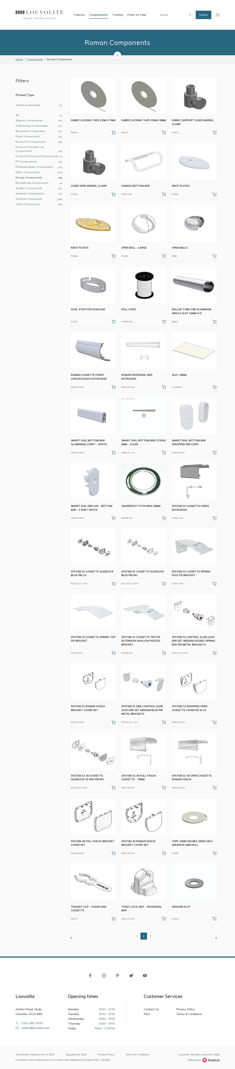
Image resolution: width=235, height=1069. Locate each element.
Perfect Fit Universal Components (39, 156)
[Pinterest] (117, 975)
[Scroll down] (117, 55)
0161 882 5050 (32, 1023)
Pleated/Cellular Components (39, 167)
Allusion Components (39, 120)
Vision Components (39, 204)
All (39, 115)
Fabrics (79, 15)
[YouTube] (145, 975)
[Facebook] (90, 975)
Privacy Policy (185, 1009)
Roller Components (39, 172)
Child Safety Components (39, 125)
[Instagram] (104, 975)
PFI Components (39, 161)
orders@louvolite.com (35, 1028)
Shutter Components (39, 188)
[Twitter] (131, 975)
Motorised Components (39, 131)
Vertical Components (39, 198)
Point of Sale (136, 15)
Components (98, 15)
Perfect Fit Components (39, 141)
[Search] (189, 14)
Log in (203, 14)
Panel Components (39, 136)
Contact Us (151, 1009)
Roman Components (39, 177)
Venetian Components (39, 193)
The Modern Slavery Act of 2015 (35, 1054)
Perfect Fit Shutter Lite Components (39, 149)
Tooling (117, 15)
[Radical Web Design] (210, 1060)
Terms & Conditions (189, 1014)
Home (19, 59)
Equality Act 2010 (76, 1054)
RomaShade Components (39, 183)
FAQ (147, 1014)
